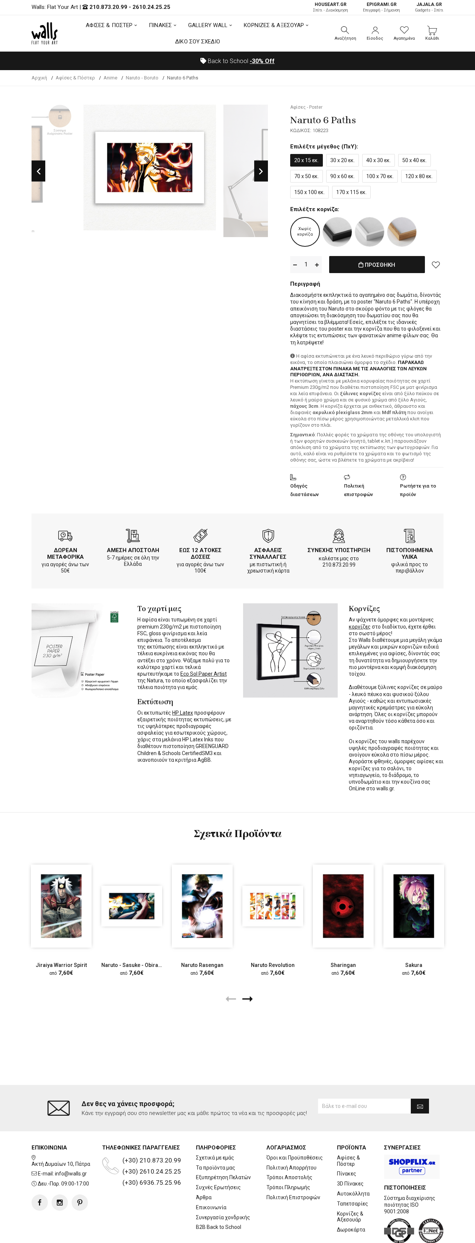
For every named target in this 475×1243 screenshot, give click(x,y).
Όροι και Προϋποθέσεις (294, 1158)
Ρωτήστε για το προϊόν (418, 490)
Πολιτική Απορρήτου (291, 1168)
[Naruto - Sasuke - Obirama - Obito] (131, 906)
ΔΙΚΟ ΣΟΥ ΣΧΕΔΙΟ (197, 41)
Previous (38, 170)
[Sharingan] (343, 906)
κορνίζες (360, 627)
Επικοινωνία (211, 1207)
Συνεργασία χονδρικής (223, 1217)
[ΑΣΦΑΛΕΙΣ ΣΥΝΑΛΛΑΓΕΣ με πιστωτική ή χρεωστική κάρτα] (268, 537)
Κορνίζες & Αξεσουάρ (350, 1217)
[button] (345, 33)
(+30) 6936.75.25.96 (151, 1182)
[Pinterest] (80, 1202)
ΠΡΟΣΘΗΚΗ (379, 265)
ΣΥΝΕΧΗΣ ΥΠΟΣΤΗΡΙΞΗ (339, 550)
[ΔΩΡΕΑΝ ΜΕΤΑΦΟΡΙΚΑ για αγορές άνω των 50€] (65, 537)
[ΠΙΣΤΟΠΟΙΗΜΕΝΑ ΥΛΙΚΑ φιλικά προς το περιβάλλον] (410, 537)
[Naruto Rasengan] (202, 906)
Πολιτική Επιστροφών (293, 1197)
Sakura (413, 965)
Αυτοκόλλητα (353, 1194)
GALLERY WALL (207, 25)
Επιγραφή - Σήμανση (381, 7)
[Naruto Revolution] (272, 906)
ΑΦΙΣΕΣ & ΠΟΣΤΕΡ (109, 25)
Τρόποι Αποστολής (289, 1177)
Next (261, 170)
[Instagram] (60, 1202)
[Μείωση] (295, 264)
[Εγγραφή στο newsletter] (420, 1106)
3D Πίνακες (350, 1184)
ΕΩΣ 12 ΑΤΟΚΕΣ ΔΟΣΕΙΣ (200, 553)
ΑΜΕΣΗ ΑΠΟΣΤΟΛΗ (133, 550)
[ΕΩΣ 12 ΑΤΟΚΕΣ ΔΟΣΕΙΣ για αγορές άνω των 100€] (200, 537)
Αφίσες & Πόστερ (348, 1161)
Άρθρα (204, 1197)
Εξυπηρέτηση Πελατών (223, 1177)
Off (262, 61)
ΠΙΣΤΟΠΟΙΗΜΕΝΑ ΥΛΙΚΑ (409, 553)
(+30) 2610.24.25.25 (151, 1171)
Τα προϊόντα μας (215, 1168)
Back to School (240, 61)
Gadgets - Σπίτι (429, 7)
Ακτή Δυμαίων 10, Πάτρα (61, 1164)
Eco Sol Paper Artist (203, 674)
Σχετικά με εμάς (215, 1158)
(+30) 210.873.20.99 (151, 1160)
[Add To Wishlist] (436, 264)
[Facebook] (40, 1202)
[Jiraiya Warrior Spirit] (61, 906)
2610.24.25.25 (151, 7)
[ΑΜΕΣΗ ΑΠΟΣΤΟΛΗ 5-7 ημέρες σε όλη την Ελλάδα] (133, 537)
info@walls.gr (71, 1174)
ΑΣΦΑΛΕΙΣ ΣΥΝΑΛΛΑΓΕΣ (268, 553)
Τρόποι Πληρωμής (288, 1187)
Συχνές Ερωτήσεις (218, 1187)
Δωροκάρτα (351, 1230)
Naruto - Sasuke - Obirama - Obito (142, 965)
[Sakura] (413, 906)
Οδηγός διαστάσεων (304, 490)
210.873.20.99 (108, 7)
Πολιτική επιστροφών (358, 490)
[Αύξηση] (317, 264)
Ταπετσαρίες (352, 1204)
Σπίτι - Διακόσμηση (330, 7)
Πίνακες (346, 1174)
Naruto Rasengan (202, 965)
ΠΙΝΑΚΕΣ (160, 25)
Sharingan (343, 965)
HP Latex (182, 713)
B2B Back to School (218, 1227)
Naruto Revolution (273, 965)
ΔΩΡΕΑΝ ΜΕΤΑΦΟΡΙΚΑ (65, 553)
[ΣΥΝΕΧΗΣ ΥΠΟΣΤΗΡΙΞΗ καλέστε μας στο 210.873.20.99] (339, 537)
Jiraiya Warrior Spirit (61, 965)
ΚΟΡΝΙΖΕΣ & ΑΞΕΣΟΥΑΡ (274, 25)
